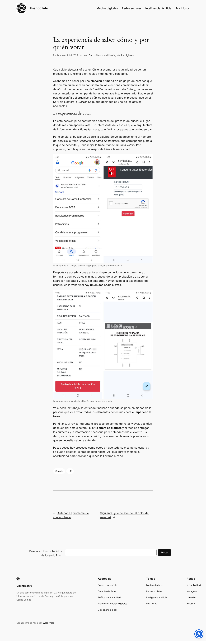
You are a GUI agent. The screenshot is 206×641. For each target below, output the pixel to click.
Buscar (164, 552)
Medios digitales (125, 55)
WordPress (48, 622)
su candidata (90, 85)
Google (59, 471)
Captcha (142, 276)
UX (70, 471)
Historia (111, 55)
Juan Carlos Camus (93, 55)
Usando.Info (39, 8)
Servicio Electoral (64, 101)
